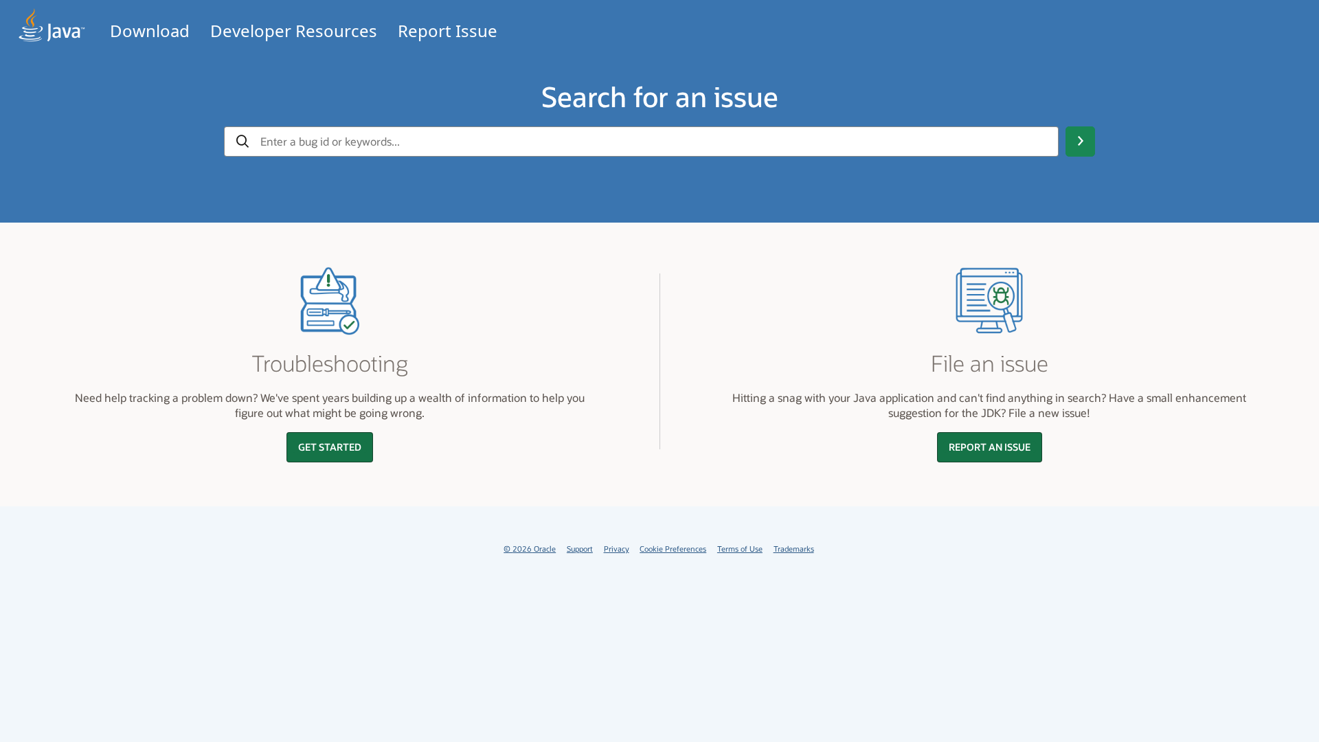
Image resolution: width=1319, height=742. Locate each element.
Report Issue (447, 30)
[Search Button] (1080, 141)
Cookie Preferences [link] (673, 548)
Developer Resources (293, 30)
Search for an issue (659, 96)
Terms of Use (740, 548)
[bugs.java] (52, 25)
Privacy (616, 548)
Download (150, 30)
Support (580, 548)
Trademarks (794, 548)
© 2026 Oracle (530, 548)
